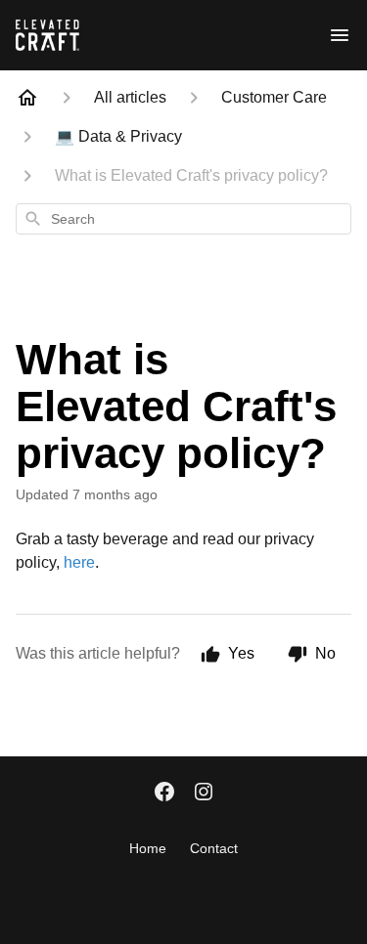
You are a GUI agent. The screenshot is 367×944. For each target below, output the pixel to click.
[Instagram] (203, 793)
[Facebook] (164, 793)
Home (147, 848)
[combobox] (183, 219)
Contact (214, 848)
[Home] (27, 97)
